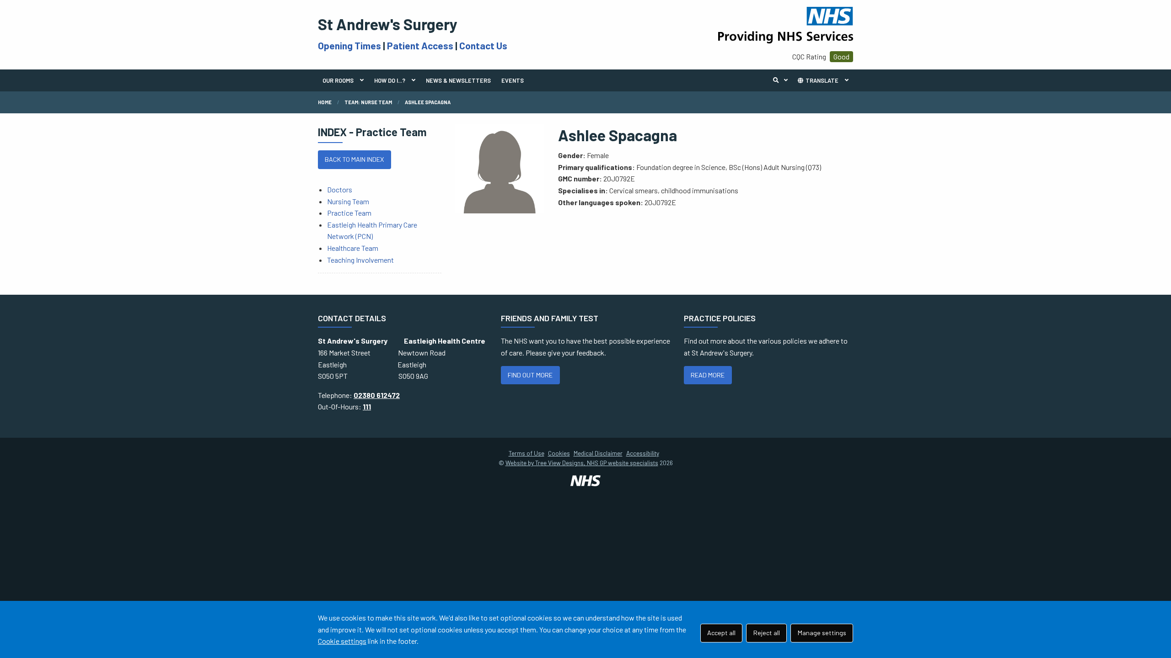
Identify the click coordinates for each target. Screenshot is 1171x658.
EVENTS (512, 80)
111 (367, 406)
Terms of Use (526, 453)
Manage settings (822, 633)
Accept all (721, 633)
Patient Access (420, 45)
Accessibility (642, 453)
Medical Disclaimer (598, 453)
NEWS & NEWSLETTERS (458, 80)
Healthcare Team (352, 248)
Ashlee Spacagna (428, 102)
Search (782, 80)
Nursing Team (348, 201)
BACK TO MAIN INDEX (354, 159)
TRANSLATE (821, 80)
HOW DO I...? (389, 80)
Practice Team (349, 212)
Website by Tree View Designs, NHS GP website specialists (581, 463)
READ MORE (708, 375)
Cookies (559, 453)
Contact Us (483, 45)
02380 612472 (377, 395)
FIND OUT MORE (530, 375)
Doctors (339, 189)
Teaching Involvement (360, 259)
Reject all (766, 633)
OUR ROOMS (338, 80)
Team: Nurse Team (368, 102)
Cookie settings (342, 641)
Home (325, 102)
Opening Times (349, 45)
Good (841, 56)
